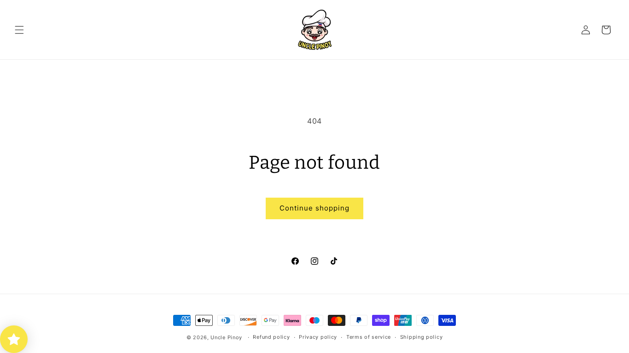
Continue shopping (314, 208)
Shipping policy (421, 337)
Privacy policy (318, 337)
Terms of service (368, 337)
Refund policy (271, 337)
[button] (19, 30)
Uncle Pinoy (226, 337)
